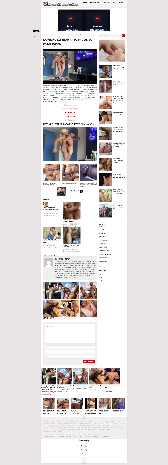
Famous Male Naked (104, 257)
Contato (106, 2)
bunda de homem (86, 99)
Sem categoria (84, 436)
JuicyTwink (101, 281)
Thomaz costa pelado (70, 105)
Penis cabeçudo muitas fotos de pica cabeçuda (118, 67)
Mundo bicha (53, 35)
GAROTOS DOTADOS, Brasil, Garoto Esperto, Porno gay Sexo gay (63, 421)
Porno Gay (84, 450)
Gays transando (119, 2)
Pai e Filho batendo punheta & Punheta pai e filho (51, 241)
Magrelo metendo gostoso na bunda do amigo (50, 209)
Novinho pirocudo (70, 120)
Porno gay (84, 446)
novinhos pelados (53, 91)
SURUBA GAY (88, 434)
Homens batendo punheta (70, 108)
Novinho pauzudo (70, 112)
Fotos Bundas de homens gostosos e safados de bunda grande (118, 99)
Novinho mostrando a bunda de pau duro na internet (119, 144)
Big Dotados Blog (103, 243)
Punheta (56, 434)
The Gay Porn (102, 267)
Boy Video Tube (103, 274)
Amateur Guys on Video (105, 254)
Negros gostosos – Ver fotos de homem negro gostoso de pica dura (118, 192)
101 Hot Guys (102, 270)
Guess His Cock (103, 261)
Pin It (34, 36)
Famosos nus (49, 436)
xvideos (84, 456)
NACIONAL (64, 434)
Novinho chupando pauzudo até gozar (118, 113)
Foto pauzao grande (70, 116)
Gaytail (100, 277)
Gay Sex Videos (103, 247)
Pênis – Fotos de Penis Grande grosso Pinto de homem (118, 82)
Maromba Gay (102, 236)
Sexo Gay (84, 444)
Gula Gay (101, 229)
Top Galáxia (102, 233)
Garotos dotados (48, 47)
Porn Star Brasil (103, 240)
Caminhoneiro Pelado (104, 250)
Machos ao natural (76, 434)
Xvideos (84, 454)
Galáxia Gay (102, 226)
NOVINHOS (94, 2)
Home (85, 2)
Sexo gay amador (71, 436)
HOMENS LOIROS (111, 434)
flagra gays (106, 436)
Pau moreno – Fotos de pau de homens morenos (118, 160)
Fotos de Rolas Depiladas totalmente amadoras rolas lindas (119, 176)
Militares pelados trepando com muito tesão (118, 207)
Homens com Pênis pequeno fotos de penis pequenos (118, 129)
